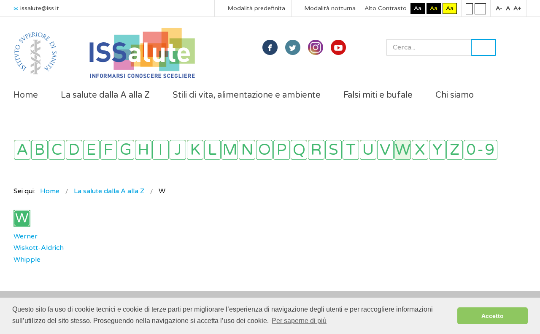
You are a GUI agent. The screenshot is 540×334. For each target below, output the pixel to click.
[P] (281, 150)
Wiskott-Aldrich (39, 248)
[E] (91, 150)
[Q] (299, 150)
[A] (22, 150)
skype (338, 47)
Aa (417, 8)
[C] (56, 150)
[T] (350, 150)
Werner (26, 236)
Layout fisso (469, 8)
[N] (247, 150)
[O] (264, 150)
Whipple (27, 259)
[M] (229, 150)
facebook (270, 47)
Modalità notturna (329, 8)
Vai (483, 47)
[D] (74, 150)
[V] (385, 150)
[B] (39, 150)
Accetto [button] (492, 315)
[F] (108, 150)
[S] (333, 150)
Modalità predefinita (255, 8)
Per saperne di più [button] (299, 320)
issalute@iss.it (39, 8)
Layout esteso (480, 8)
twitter (292, 47)
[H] (143, 150)
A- (499, 8)
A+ (517, 8)
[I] (160, 150)
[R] (316, 150)
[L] (212, 150)
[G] (126, 150)
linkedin (315, 47)
